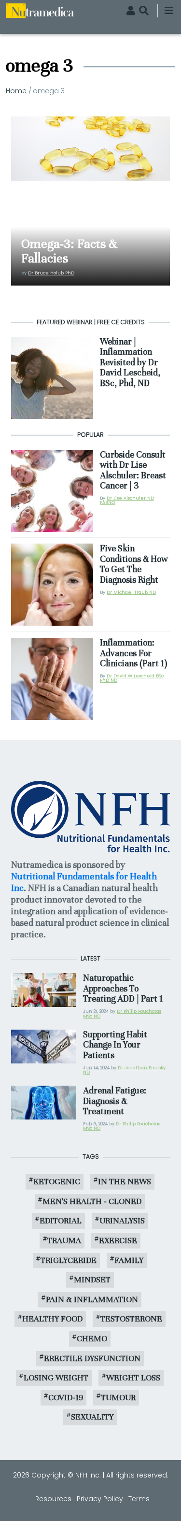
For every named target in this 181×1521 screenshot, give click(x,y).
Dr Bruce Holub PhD (51, 273)
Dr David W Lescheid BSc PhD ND (132, 678)
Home (16, 91)
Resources (53, 1499)
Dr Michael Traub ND (131, 592)
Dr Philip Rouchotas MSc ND (122, 1013)
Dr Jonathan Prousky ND (124, 1069)
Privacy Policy (100, 1499)
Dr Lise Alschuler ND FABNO (127, 500)
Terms (139, 1499)
